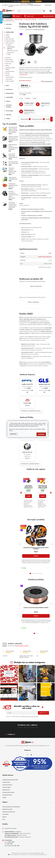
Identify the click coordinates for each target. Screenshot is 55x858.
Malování (8, 75)
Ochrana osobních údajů (8, 792)
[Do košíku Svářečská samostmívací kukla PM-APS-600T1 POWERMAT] (36, 556)
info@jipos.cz (11, 734)
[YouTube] (31, 754)
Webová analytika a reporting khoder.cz (39, 854)
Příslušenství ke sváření (10, 53)
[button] (28, 499)
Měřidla (7, 65)
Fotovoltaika (9, 111)
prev (20, 544)
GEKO (24, 94)
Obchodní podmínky (7, 784)
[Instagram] (27, 754)
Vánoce (8, 101)
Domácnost (9, 89)
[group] (28, 493)
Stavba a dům (10, 32)
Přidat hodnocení (36, 286)
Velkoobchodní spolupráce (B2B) (10, 779)
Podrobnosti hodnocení (39, 29)
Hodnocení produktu (37, 119)
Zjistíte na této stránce (25, 833)
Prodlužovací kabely (10, 41)
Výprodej (8, 114)
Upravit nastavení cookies (38, 853)
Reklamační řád (6, 789)
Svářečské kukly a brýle (12, 50)
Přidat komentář (33, 302)
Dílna (7, 85)
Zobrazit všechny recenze (21, 646)
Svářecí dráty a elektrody (11, 47)
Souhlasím (41, 434)
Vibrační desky (9, 79)
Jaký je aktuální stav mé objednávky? (11, 806)
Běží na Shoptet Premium (15, 854)
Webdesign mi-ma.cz (25, 854)
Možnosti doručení (48, 81)
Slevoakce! (38, 1)
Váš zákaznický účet (7, 795)
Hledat (44, 11)
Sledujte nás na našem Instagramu (29, 662)
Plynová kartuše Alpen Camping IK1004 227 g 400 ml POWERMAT (42, 487)
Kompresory (8, 57)
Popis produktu (24, 119)
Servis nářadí (5, 814)
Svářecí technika (9, 43)
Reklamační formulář (7, 809)
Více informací (23, 74)
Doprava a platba (6, 787)
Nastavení (13, 434)
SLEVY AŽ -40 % (26, 1)
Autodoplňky (9, 97)
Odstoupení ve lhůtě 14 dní (8, 811)
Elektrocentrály (9, 59)
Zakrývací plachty (10, 77)
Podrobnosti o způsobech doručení (30, 411)
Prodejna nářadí (6, 782)
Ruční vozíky (8, 63)
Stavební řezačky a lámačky (10, 72)
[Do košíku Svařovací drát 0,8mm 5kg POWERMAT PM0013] (36, 616)
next (51, 544)
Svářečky (9, 45)
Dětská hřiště (9, 93)
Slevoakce (9, 24)
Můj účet (4, 816)
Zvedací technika (10, 61)
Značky (8, 118)
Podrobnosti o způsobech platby (30, 464)
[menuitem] (7, 16)
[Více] (48, 16)
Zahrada (8, 28)
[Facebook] (23, 754)
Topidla (7, 35)
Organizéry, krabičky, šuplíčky (10, 68)
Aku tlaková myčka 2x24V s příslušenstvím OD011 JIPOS (28, 487)
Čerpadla (8, 37)
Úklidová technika (10, 39)
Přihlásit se (43, 713)
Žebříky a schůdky (10, 81)
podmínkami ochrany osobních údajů (29, 716)
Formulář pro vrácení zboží (24, 837)
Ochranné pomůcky (8, 106)
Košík (3, 819)
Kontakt (4, 797)
